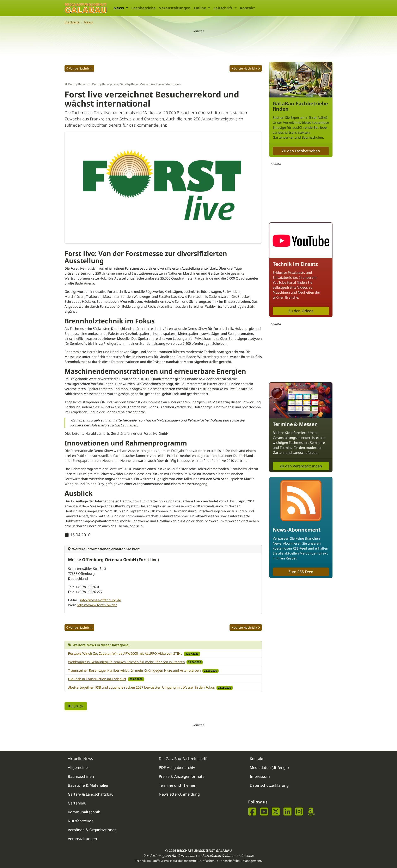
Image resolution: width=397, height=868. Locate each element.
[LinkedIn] (287, 811)
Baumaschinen (81, 776)
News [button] (119, 7)
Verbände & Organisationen (92, 829)
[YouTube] (264, 811)
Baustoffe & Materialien (88, 785)
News (88, 22)
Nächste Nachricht (244, 68)
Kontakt (247, 7)
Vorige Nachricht (80, 68)
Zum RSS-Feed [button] (300, 571)
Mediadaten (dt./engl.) (269, 767)
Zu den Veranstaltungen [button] (301, 465)
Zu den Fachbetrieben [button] (301, 150)
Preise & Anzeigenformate (181, 776)
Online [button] (200, 7)
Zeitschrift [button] (223, 7)
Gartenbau (77, 803)
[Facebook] (252, 811)
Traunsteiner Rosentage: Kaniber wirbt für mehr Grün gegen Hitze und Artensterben (134, 670)
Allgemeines (79, 767)
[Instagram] (299, 811)
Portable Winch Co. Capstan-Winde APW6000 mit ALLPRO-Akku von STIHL (125, 653)
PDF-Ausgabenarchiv (177, 767)
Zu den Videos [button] (300, 310)
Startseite (72, 22)
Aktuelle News (80, 758)
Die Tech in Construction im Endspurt (97, 679)
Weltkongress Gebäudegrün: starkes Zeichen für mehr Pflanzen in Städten (126, 662)
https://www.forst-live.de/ (97, 605)
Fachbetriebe (143, 7)
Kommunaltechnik (84, 811)
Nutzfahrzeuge (80, 820)
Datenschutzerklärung (269, 785)
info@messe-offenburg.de (100, 600)
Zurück (76, 706)
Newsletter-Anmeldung (179, 794)
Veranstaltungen (175, 7)
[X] (276, 811)
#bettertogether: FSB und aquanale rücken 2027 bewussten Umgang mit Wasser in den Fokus (141, 687)
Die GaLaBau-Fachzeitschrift (183, 758)
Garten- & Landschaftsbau (91, 794)
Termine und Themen (177, 785)
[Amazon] (311, 811)
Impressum (260, 776)
